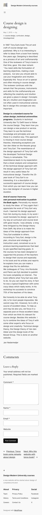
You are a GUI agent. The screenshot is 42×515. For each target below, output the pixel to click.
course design (10, 36)
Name (6, 408)
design (27, 36)
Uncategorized (8, 38)
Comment (8, 382)
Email (6, 419)
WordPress (18, 510)
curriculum (20, 36)
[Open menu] (4, 12)
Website (7, 429)
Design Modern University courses (24, 5)
